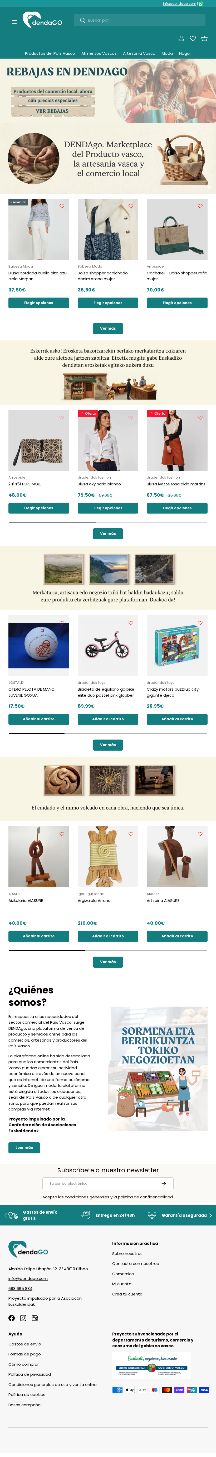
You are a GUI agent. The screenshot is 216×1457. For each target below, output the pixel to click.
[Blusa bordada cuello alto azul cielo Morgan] (38, 229)
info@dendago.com (179, 3)
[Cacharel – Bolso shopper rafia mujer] (177, 229)
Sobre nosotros (127, 1253)
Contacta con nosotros (135, 1263)
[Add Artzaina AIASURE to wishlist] (200, 833)
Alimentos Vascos (99, 53)
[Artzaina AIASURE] (177, 856)
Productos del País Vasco (50, 53)
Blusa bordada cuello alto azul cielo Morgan (37, 276)
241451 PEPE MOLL (24, 484)
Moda (167, 53)
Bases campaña (24, 1405)
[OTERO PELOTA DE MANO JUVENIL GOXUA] (38, 645)
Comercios (123, 1274)
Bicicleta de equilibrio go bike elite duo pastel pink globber (106, 692)
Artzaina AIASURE (163, 900)
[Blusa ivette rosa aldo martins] (177, 440)
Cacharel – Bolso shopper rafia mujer (177, 276)
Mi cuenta (121, 1284)
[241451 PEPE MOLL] (38, 440)
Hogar (185, 53)
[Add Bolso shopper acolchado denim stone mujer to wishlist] (131, 206)
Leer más (24, 1147)
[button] (204, 38)
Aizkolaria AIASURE (25, 900)
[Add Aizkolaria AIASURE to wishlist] (62, 833)
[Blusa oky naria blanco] (108, 440)
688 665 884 (20, 1288)
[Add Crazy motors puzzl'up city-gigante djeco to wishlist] (200, 622)
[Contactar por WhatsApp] (201, 4)
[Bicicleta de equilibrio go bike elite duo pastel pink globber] (108, 645)
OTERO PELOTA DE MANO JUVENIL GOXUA (31, 692)
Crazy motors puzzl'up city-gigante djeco (174, 692)
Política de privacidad (29, 1374)
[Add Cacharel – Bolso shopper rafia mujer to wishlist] (200, 206)
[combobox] (139, 20)
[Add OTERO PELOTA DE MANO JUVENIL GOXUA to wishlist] (62, 622)
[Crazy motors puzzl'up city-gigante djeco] (177, 645)
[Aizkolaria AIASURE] (38, 856)
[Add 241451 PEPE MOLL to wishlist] (62, 417)
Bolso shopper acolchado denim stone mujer (103, 276)
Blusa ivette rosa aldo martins (176, 484)
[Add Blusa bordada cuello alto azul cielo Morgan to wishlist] (62, 206)
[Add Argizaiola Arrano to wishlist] (131, 833)
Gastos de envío (24, 1344)
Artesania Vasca (139, 53)
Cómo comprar (23, 1364)
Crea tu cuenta (127, 1294)
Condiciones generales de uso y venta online (52, 1384)
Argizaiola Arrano (94, 900)
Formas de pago (24, 1354)
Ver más (108, 328)
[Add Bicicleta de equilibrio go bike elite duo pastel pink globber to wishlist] (131, 622)
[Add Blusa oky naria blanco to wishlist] (131, 417)
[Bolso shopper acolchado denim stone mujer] (108, 229)
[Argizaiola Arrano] (108, 856)
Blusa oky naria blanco (99, 484)
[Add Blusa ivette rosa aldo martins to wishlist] (200, 417)
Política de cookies (26, 1394)
